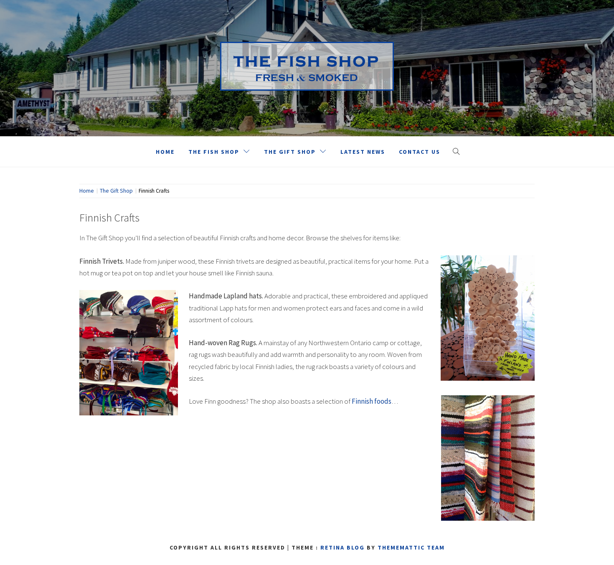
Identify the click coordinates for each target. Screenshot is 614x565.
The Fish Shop (213, 151)
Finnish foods (371, 401)
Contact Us (419, 151)
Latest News (362, 151)
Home (165, 151)
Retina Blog (342, 547)
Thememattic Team (411, 547)
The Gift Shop (290, 151)
